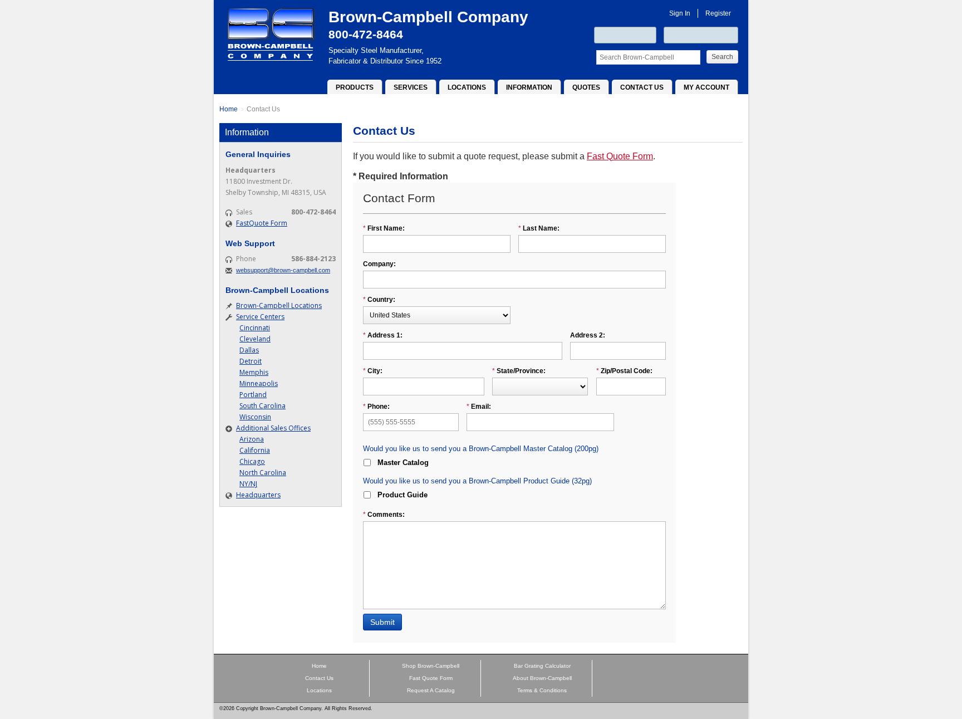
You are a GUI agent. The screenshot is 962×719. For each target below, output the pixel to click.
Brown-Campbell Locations (279, 305)
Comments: (384, 515)
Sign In (679, 13)
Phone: (376, 406)
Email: (479, 406)
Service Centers (260, 316)
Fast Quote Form (620, 156)
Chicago (252, 461)
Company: (379, 264)
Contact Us (642, 87)
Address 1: (383, 335)
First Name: (384, 228)
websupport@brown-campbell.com (283, 270)
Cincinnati (254, 327)
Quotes (586, 87)
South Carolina (262, 405)
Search (722, 57)
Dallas (249, 350)
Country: (379, 300)
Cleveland (255, 339)
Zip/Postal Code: (624, 371)
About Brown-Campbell (542, 678)
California (254, 450)
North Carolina (262, 472)
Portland (253, 394)
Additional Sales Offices (273, 428)
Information (529, 87)
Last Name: (538, 228)
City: (372, 371)
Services (411, 87)
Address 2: (587, 335)
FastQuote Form (261, 223)
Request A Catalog (431, 690)
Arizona (251, 439)
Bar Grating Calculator (542, 666)
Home (228, 109)
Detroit (250, 361)
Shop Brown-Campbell (430, 666)
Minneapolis (258, 383)
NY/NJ (248, 483)
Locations (467, 87)
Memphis (253, 372)
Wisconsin (255, 417)
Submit (382, 622)
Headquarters (258, 495)
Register (718, 13)
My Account (706, 87)
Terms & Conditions (542, 690)
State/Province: (519, 371)
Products (355, 87)
